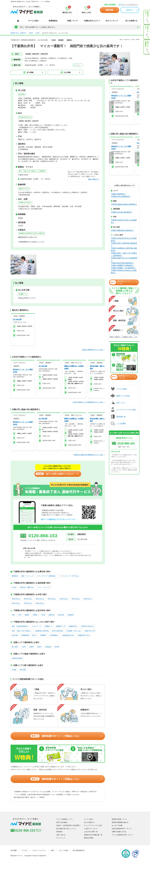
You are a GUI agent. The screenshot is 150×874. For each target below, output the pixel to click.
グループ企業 (63, 850)
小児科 (43, 615)
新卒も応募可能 (39, 233)
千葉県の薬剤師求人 (118, 194)
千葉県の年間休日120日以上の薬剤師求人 (124, 271)
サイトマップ (60, 838)
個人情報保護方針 (79, 850)
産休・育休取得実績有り (20, 626)
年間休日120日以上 (25, 202)
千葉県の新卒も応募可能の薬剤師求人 (124, 244)
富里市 (39, 647)
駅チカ (34, 635)
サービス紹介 (33, 21)
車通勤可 (42, 171)
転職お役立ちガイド (92, 21)
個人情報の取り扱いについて (66, 828)
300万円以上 (16, 599)
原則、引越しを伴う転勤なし (28, 171)
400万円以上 (40, 599)
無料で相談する (93, 179)
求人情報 (30, 72)
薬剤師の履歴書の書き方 (120, 822)
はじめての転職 (117, 825)
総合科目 (61, 615)
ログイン (129, 10)
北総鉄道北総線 (17, 658)
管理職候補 (25, 635)
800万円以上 (40, 603)
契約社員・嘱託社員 (27, 587)
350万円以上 (28, 599)
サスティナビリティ (39, 850)
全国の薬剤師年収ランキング (121, 828)
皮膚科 (27, 615)
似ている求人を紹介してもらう (55, 474)
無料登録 (109, 10)
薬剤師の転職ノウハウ (119, 819)
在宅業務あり (54, 635)
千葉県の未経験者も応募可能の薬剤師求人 (124, 249)
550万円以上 (76, 599)
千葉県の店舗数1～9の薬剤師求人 (123, 268)
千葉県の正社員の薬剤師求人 (121, 212)
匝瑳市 (57, 647)
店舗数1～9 (22, 294)
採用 (52, 850)
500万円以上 (64, 599)
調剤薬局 (15, 576)
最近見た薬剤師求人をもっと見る (92, 349)
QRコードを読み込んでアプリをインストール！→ (59, 519)
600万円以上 (88, 599)
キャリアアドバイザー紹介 (93, 825)
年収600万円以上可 (25, 117)
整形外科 (52, 615)
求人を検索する (131, 21)
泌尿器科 (71, 615)
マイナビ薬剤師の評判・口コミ (122, 835)
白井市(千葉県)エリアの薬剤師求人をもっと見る (88, 402)
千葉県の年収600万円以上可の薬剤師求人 (124, 239)
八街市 (23, 647)
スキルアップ (36, 626)
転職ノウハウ (72, 21)
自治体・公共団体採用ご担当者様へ (68, 825)
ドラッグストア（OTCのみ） (70, 576)
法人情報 (67, 72)
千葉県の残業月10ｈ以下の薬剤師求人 (124, 259)
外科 (19, 615)
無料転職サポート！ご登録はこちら (55, 736)
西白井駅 (23, 670)
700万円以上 (28, 603)
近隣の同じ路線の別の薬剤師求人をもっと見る (88, 455)
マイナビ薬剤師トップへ (64, 819)
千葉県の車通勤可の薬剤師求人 (122, 265)
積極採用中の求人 (84, 635)
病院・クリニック (27, 576)
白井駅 (14, 670)
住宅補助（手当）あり (73, 631)
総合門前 (22, 94)
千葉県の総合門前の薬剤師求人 (122, 263)
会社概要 (14, 850)
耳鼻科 (35, 615)
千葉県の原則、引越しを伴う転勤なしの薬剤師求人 (124, 254)
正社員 (14, 587)
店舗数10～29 (60, 626)
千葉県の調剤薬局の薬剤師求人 (122, 230)
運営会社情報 (88, 838)
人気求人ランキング (91, 828)
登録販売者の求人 (68, 635)
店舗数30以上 (73, 626)
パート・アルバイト (44, 587)
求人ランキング (112, 21)
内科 (13, 615)
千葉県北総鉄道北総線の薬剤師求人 (124, 204)
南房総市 (48, 647)
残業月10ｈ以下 (24, 189)
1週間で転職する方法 (119, 832)
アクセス (78, 65)
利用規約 (59, 832)
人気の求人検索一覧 (91, 832)
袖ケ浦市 (15, 647)
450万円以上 (52, 599)
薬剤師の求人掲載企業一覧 (93, 835)
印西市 (31, 647)
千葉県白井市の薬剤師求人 (121, 196)
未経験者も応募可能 (25, 233)
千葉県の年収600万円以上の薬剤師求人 (124, 221)
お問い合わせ (60, 835)
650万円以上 (16, 603)
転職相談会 (53, 21)
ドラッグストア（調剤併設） (47, 576)
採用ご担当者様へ (110, 4)
